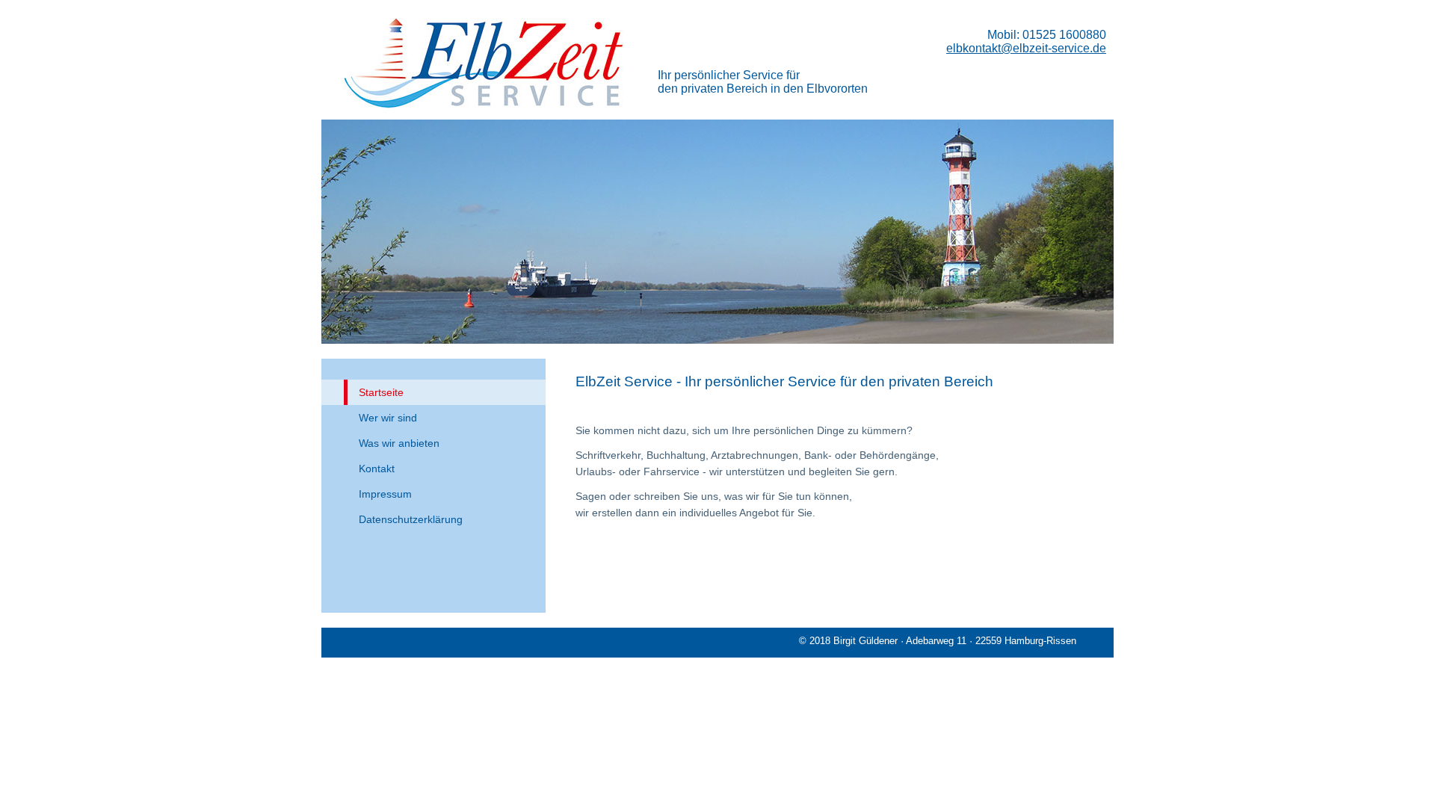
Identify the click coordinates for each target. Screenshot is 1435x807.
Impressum (385, 494)
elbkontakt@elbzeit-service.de (1026, 48)
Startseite (381, 392)
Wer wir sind (388, 418)
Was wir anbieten (399, 443)
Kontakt (377, 468)
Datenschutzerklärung (411, 519)
